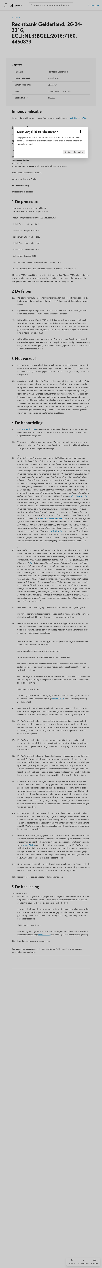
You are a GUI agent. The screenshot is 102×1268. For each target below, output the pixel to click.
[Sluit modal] (83, 131)
